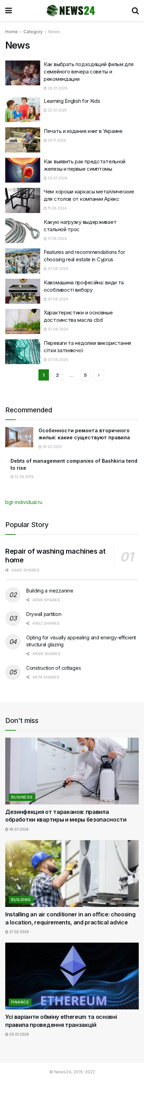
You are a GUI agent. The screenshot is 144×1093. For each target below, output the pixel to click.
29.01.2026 (18, 1034)
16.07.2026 (18, 829)
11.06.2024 (57, 208)
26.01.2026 (57, 88)
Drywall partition (43, 614)
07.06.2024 (57, 269)
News (54, 31)
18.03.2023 (52, 447)
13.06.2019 (24, 477)
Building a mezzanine (49, 591)
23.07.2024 (57, 178)
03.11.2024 (56, 140)
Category (33, 31)
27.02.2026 (18, 932)
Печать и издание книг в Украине (83, 131)
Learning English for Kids (72, 101)
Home (11, 31)
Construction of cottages (53, 668)
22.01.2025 (57, 110)
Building (21, 899)
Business (22, 797)
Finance (20, 1002)
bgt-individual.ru (23, 502)
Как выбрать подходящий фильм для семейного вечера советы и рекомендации (88, 71)
